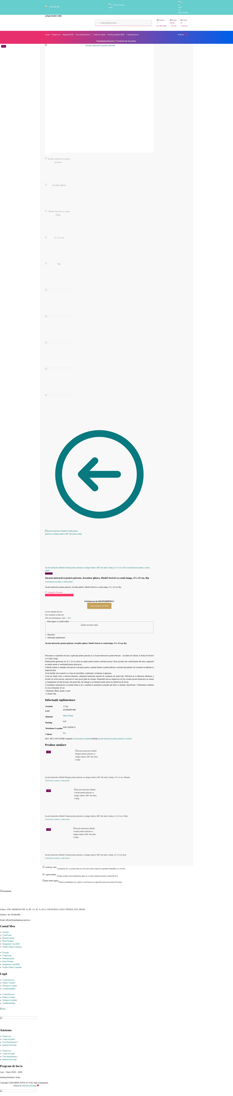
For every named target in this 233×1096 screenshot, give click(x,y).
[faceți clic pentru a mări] (99, 98)
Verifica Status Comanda (12, 947)
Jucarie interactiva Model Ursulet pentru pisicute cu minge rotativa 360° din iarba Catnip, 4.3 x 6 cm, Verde (86, 816)
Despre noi (6, 1036)
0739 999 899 (54, 7)
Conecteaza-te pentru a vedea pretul (59, 582)
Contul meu (6, 935)
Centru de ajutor (8, 1039)
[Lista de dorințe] (128, 753)
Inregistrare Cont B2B (11, 944)
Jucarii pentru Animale (82, 739)
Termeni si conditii (9, 986)
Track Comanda (118, 5)
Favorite (174, 26)
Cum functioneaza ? (10, 1042)
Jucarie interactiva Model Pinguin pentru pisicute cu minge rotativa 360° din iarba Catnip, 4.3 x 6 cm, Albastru (87, 777)
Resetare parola (8, 938)
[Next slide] (47, 152)
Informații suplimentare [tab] (56, 638)
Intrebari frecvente (9, 1045)
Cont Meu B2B (161, 26)
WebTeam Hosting (29, 1086)
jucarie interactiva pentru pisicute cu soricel (115, 739)
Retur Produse (183, 12)
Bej (64, 733)
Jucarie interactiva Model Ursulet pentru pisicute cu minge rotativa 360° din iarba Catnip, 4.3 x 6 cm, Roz (85, 855)
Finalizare (184, 26)
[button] (183, 34)
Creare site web (6, 1086)
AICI (69, 618)
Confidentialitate (8, 989)
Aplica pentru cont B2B (99, 606)
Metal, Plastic (68, 716)
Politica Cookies (8, 983)
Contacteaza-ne (8, 980)
